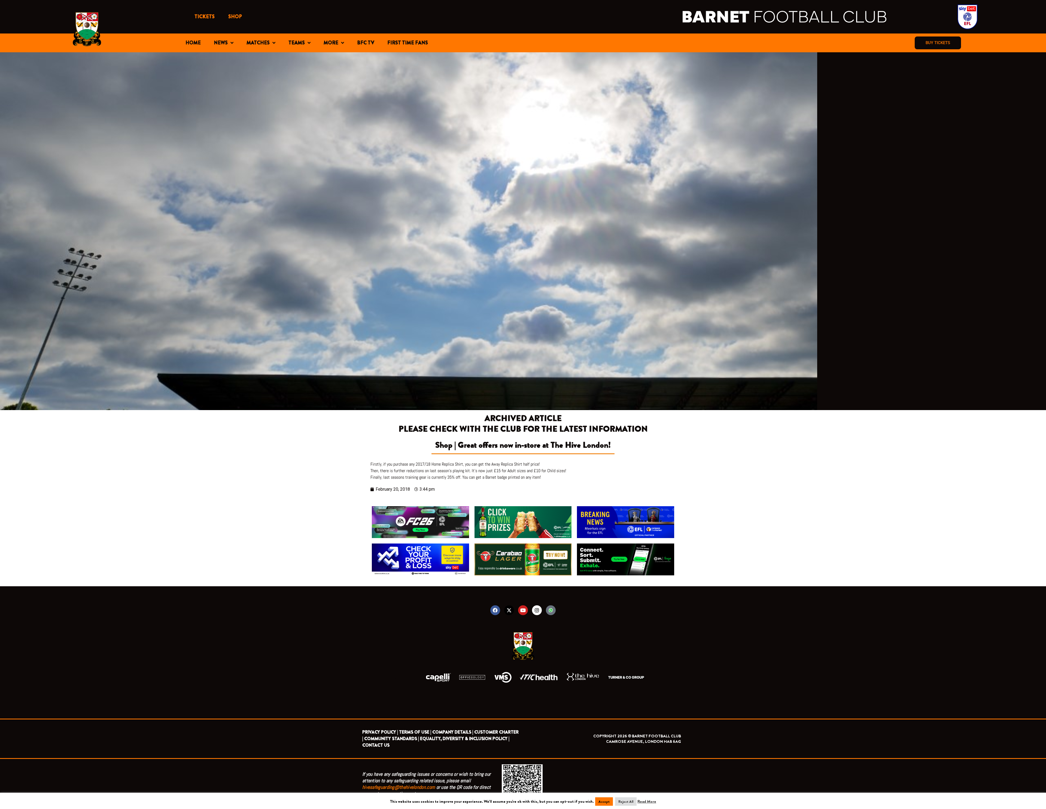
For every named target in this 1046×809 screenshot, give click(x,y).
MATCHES (258, 42)
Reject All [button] (625, 801)
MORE (331, 42)
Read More (646, 801)
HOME (193, 42)
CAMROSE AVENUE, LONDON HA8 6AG (643, 741)
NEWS (221, 42)
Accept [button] (604, 801)
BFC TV (365, 42)
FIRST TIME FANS (407, 42)
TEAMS (296, 42)
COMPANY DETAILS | (452, 732)
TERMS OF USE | (415, 732)
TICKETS (204, 16)
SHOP (235, 16)
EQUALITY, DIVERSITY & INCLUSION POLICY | (464, 738)
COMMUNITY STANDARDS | (391, 738)
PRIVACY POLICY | (380, 732)
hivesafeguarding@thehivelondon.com (398, 787)
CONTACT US (376, 745)
